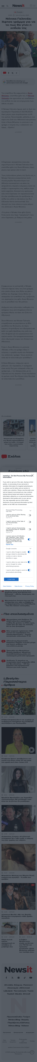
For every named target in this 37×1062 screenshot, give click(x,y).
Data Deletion (7, 586)
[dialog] (18, 531)
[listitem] (18, 510)
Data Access (18, 586)
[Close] (33, 476)
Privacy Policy (29, 586)
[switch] (29, 515)
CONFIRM (11, 579)
